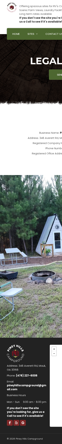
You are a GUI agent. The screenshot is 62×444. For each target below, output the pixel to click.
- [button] (54, 353)
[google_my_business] (23, 423)
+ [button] (54, 349)
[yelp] (16, 423)
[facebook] (10, 423)
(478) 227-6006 (26, 375)
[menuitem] (16, 34)
